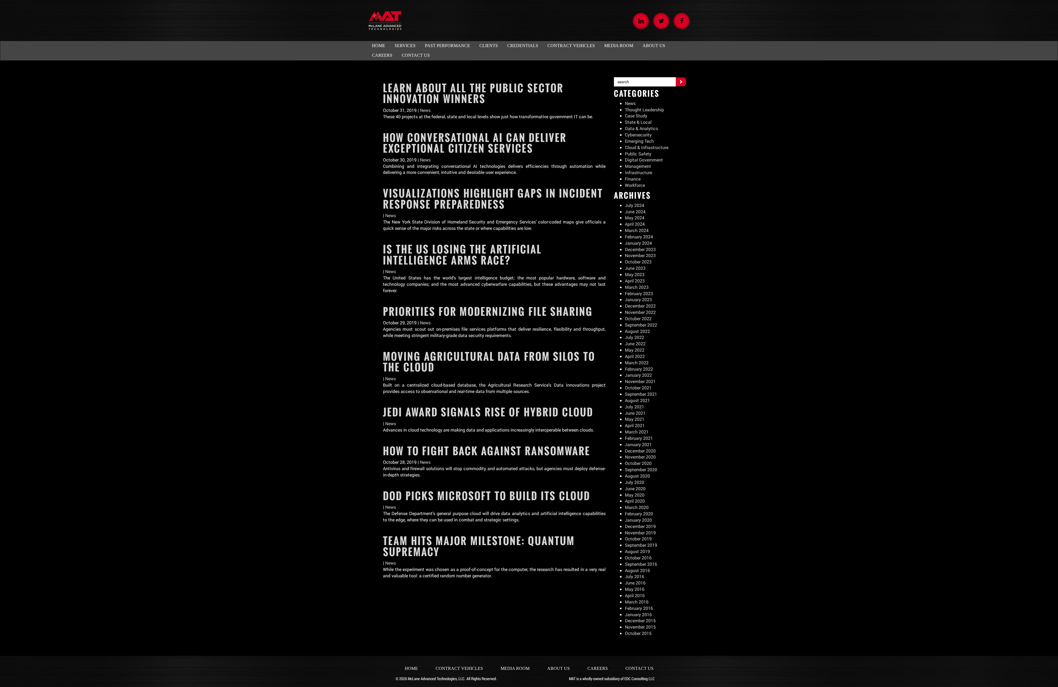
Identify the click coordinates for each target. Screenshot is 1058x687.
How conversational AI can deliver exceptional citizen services (474, 143)
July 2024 (634, 205)
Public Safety (638, 154)
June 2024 (635, 211)
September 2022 (641, 325)
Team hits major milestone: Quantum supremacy (479, 546)
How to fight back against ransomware (486, 450)
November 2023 (640, 255)
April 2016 (635, 595)
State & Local (638, 122)
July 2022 (634, 337)
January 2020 (638, 520)
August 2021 (637, 400)
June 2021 (635, 413)
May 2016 (634, 589)
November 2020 (640, 457)
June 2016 (635, 583)
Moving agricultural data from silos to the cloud (489, 362)
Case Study (636, 115)
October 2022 (638, 318)
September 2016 (641, 564)
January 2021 (638, 444)
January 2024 (638, 243)
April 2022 (635, 356)
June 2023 (635, 268)
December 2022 (640, 306)
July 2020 (634, 482)
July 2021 (634, 406)
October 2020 (638, 463)
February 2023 (639, 293)
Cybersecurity (638, 135)
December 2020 (640, 451)
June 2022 (635, 343)
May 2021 (634, 419)
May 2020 (634, 495)
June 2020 (635, 488)
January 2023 (638, 299)
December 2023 (640, 249)
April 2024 (635, 224)
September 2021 (641, 394)
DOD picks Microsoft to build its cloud (486, 495)
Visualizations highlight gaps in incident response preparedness (493, 199)
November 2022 (640, 312)
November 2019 (640, 532)
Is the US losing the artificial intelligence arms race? (462, 255)
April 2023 (635, 281)
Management (638, 166)
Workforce (635, 185)
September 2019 (641, 545)
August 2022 (637, 331)
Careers (597, 668)
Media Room (515, 668)
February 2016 (639, 608)
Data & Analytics (641, 128)
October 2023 (638, 262)
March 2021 (637, 432)
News (425, 110)
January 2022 (638, 375)
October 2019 (638, 538)
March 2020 (637, 507)
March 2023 (637, 287)
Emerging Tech (639, 141)
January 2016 (638, 614)
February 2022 (639, 369)
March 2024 (637, 230)
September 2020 (641, 469)
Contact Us (639, 668)
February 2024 (639, 236)
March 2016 (637, 602)
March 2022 (637, 362)
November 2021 (640, 381)
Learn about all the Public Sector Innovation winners (473, 93)
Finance (633, 179)
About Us (558, 668)
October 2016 (638, 558)
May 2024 (634, 217)
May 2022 (634, 350)
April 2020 (635, 501)
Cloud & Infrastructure (646, 147)
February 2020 (639, 513)
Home (411, 668)
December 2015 (640, 620)
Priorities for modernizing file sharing (488, 311)
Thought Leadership (644, 109)
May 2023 (634, 274)
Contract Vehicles (459, 668)
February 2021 (639, 438)
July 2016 (634, 576)
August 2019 (637, 551)
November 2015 (640, 627)
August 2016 (637, 570)
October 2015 (638, 633)
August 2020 (637, 476)
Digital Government (644, 160)
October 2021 (638, 387)
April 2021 (635, 425)
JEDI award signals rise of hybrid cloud (488, 412)
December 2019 (640, 526)
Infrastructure (638, 172)
